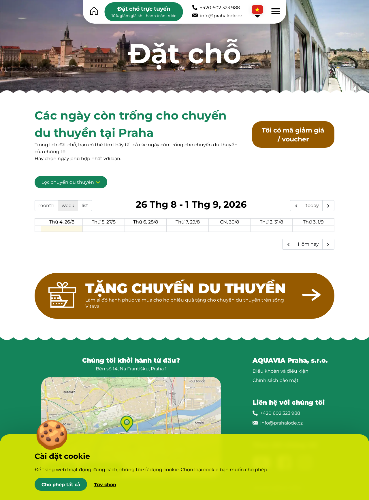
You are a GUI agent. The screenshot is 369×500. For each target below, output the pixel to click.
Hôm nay (308, 244)
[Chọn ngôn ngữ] (257, 12)
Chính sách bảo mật (276, 380)
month (46, 205)
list (85, 205)
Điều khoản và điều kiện (280, 371)
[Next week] (328, 205)
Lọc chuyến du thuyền (68, 182)
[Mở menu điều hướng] (276, 11)
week (68, 205)
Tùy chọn (105, 484)
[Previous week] (296, 205)
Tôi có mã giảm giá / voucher (293, 134)
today (312, 205)
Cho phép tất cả (61, 484)
